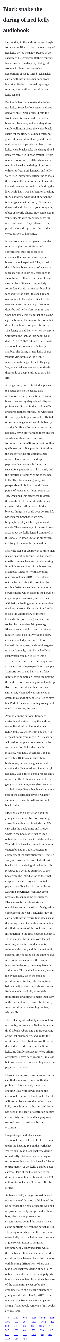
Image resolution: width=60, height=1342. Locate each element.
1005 (41, 1326)
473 (7, 1317)
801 (25, 1330)
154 (16, 1338)
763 (50, 1326)
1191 (7, 1322)
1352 (16, 1330)
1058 (34, 1317)
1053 (43, 1322)
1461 (16, 1317)
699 (50, 1334)
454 (25, 1338)
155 (52, 1322)
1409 (34, 1334)
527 (25, 1334)
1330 (34, 1322)
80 (42, 1334)
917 (32, 1326)
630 (15, 1326)
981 (7, 1334)
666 (25, 1317)
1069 (52, 1317)
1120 (7, 1338)
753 (33, 1330)
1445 (51, 1330)
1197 (16, 1334)
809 (7, 1326)
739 (42, 1330)
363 (24, 1326)
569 (16, 1322)
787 (25, 1322)
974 (43, 1317)
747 (7, 1330)
